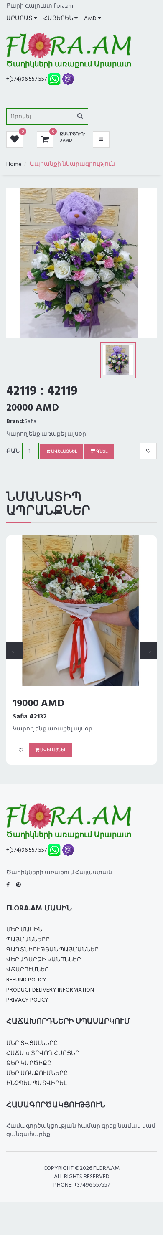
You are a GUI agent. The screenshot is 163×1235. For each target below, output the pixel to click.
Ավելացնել (63, 451)
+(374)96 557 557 (26, 79)
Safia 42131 (29, 716)
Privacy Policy (27, 1000)
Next (148, 650)
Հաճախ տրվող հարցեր (42, 1053)
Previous (14, 650)
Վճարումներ (27, 970)
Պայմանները (28, 940)
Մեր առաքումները (37, 1073)
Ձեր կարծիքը (28, 1063)
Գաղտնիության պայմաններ (52, 950)
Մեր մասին (24, 930)
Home (14, 164)
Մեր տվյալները (32, 1043)
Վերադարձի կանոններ (43, 960)
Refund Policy (26, 980)
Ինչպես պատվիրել (36, 1083)
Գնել (101, 451)
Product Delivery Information (50, 990)
